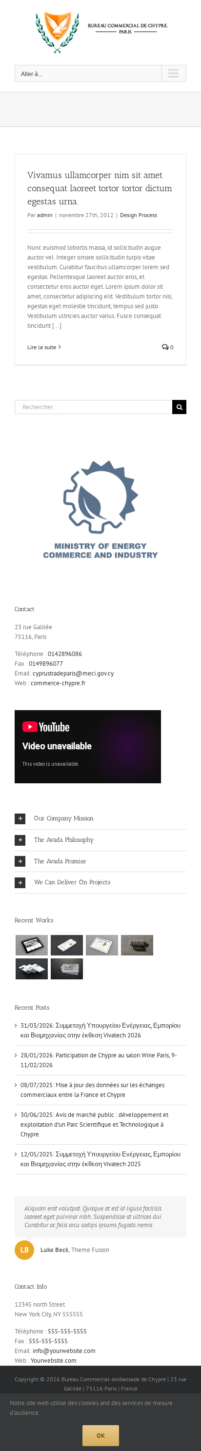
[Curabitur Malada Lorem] (31, 968)
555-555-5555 (67, 1331)
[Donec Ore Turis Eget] (31, 945)
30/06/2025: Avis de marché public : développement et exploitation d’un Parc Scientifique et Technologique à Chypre (94, 1124)
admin (45, 215)
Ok (101, 1435)
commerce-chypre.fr (58, 683)
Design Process (138, 215)
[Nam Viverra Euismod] (137, 945)
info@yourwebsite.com (64, 1351)
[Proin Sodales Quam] (102, 945)
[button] (100, 818)
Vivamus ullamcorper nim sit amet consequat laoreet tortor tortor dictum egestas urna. (99, 188)
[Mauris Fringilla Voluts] (66, 945)
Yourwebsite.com (54, 1360)
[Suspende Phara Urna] (66, 968)
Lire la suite (41, 347)
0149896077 (46, 663)
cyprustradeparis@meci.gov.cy (73, 673)
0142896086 (65, 654)
